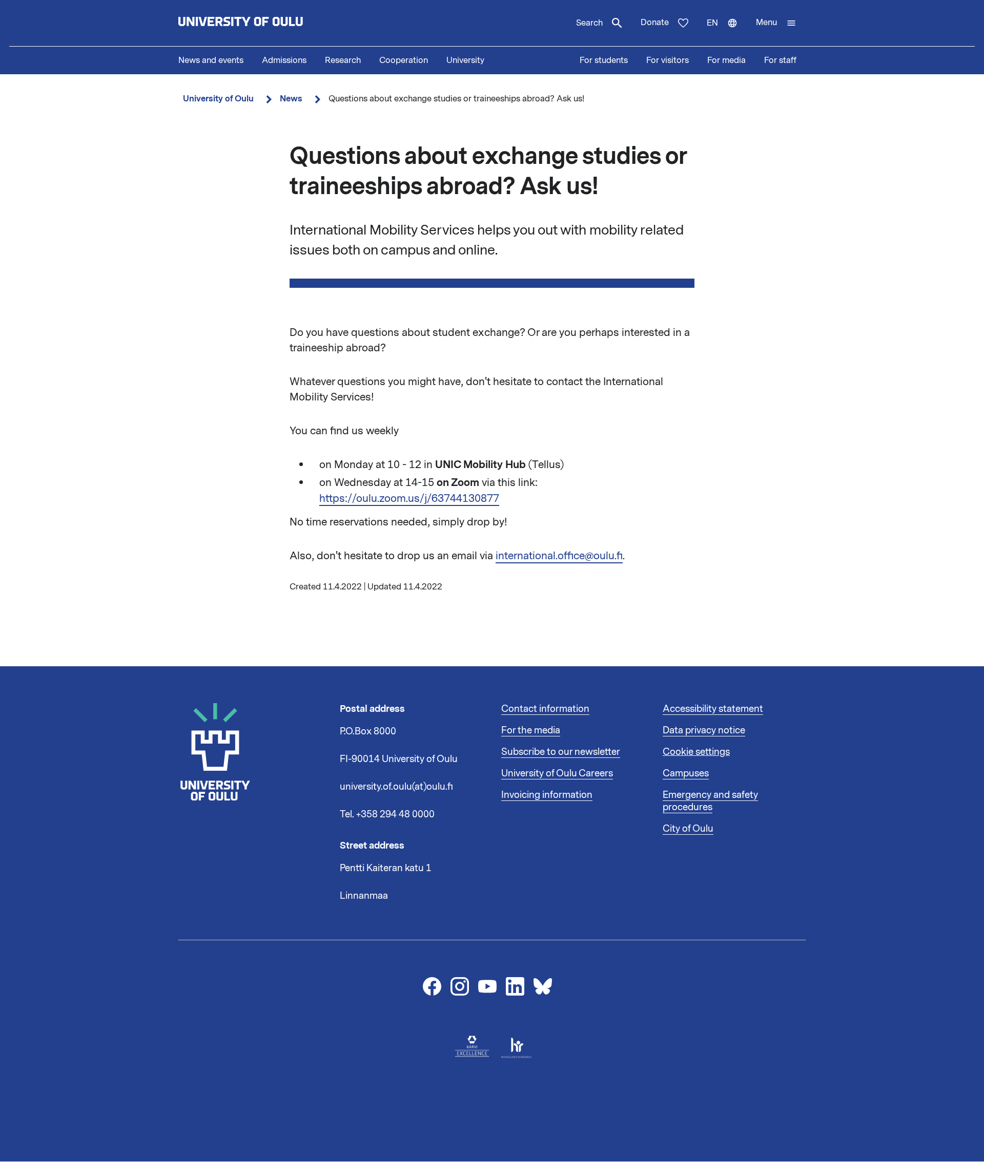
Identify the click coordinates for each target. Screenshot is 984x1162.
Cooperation (403, 60)
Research (343, 60)
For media (726, 60)
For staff (780, 60)
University (465, 60)
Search (589, 23)
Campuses (686, 773)
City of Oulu (688, 828)
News (291, 98)
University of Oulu (218, 98)
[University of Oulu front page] (264, 23)
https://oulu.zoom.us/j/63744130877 (409, 498)
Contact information (545, 708)
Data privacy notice (704, 730)
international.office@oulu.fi (559, 555)
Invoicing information (546, 794)
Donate (655, 22)
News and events (210, 60)
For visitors (667, 60)
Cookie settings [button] (696, 751)
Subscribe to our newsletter (560, 751)
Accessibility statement (713, 708)
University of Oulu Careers (557, 773)
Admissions (284, 60)
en (727, 31)
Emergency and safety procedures (710, 801)
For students (604, 60)
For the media (530, 730)
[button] (776, 23)
